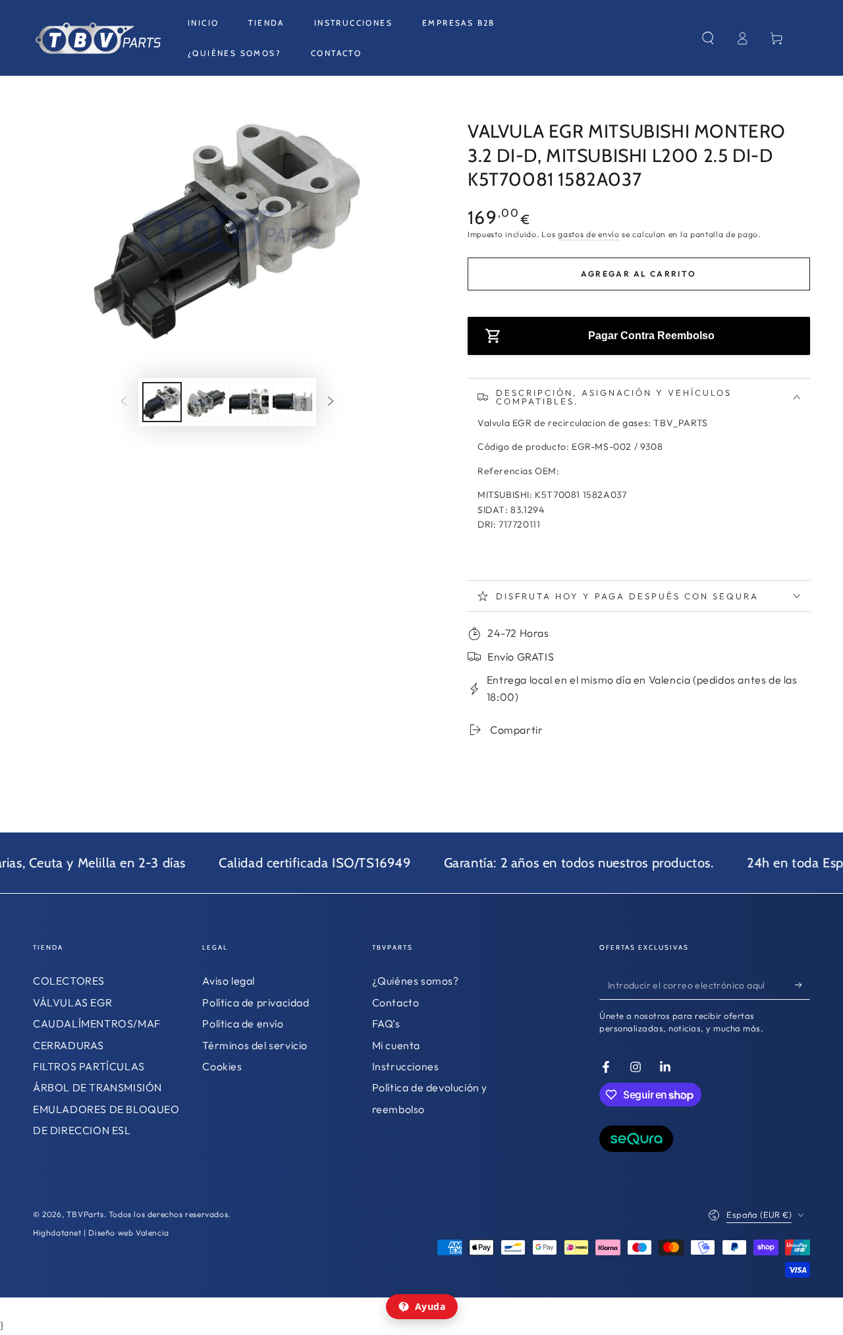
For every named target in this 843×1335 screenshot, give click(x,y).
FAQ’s (386, 1023)
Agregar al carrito (638, 274)
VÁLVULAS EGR (72, 1002)
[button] (708, 38)
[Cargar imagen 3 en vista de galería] (249, 402)
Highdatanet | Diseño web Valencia (101, 1233)
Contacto (396, 1002)
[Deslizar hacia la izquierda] (123, 401)
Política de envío (242, 1023)
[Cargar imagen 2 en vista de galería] (205, 402)
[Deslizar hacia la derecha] (330, 401)
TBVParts (85, 1214)
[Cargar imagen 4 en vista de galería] (292, 402)
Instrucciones (405, 1066)
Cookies (222, 1066)
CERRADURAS (68, 1045)
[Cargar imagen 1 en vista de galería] (162, 402)
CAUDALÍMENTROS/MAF (97, 1023)
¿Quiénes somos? (415, 980)
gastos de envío (589, 234)
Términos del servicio (255, 1045)
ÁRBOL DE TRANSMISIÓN (97, 1087)
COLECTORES (69, 980)
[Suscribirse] (802, 984)
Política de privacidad (255, 1002)
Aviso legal (228, 980)
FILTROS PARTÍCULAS (89, 1066)
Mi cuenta (396, 1045)
